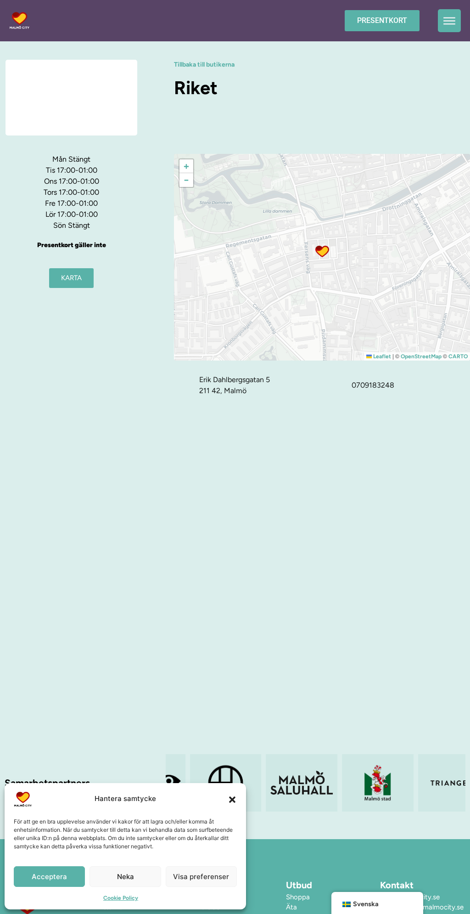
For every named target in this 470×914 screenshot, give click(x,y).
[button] (232, 799)
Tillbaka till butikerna (204, 64)
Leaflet (381, 356)
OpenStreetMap (421, 356)
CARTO (458, 356)
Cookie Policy (120, 898)
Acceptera (49, 876)
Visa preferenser (201, 876)
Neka (125, 876)
